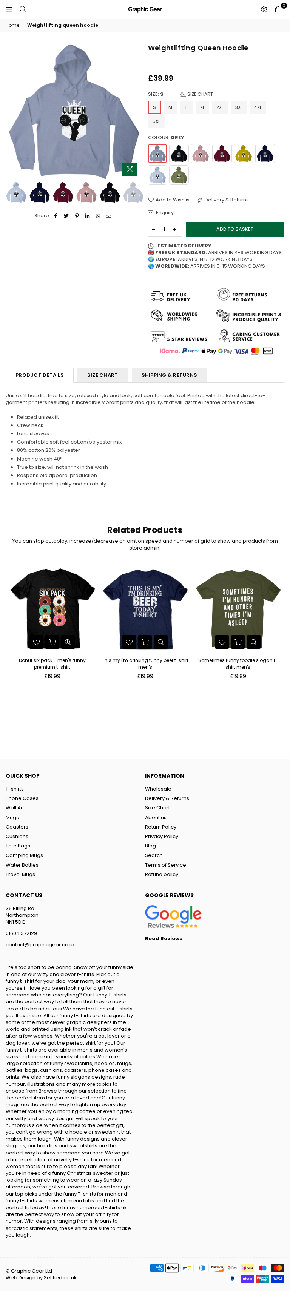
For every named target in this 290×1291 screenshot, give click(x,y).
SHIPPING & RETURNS (169, 375)
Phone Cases (22, 798)
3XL (238, 107)
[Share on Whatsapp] (98, 215)
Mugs (12, 817)
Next (135, 111)
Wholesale (158, 788)
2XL (220, 107)
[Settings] (264, 9)
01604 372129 (21, 933)
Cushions (17, 836)
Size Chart (199, 94)
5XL (156, 121)
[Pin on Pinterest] (77, 215)
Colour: (166, 137)
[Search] (22, 9)
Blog (150, 845)
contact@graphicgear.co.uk (40, 944)
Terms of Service (165, 865)
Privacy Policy (161, 836)
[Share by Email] (109, 215)
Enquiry (164, 212)
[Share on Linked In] (88, 215)
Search (154, 855)
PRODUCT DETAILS (39, 375)
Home (12, 25)
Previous (12, 111)
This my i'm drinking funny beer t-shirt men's (145, 663)
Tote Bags (18, 845)
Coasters (17, 826)
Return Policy (160, 826)
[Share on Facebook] (56, 215)
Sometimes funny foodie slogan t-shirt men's (238, 663)
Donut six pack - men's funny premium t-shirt (52, 663)
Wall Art (15, 807)
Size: (180, 94)
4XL (258, 107)
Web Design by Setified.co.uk (41, 1277)
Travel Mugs (20, 874)
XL (202, 107)
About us (156, 817)
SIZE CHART (102, 375)
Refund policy (161, 874)
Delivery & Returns (226, 199)
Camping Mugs (24, 855)
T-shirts (15, 788)
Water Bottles (22, 865)
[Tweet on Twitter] (66, 215)
